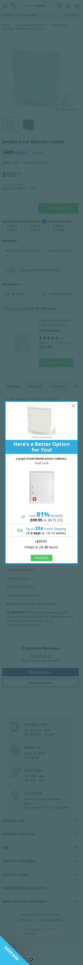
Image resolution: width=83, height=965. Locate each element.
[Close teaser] (31, 959)
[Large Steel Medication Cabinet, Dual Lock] (41, 487)
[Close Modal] (73, 406)
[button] (15, 950)
